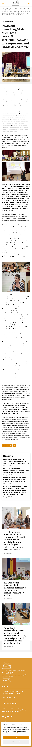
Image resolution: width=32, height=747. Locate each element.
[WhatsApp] (14, 445)
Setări (16, 733)
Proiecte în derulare (13, 8)
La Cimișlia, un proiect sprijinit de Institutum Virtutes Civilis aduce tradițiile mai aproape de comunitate (15, 480)
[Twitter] (7, 445)
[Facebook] (3, 445)
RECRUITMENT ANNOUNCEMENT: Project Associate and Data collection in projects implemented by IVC (16, 471)
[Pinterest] (10, 445)
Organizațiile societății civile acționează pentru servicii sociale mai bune (15, 10)
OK (16, 737)
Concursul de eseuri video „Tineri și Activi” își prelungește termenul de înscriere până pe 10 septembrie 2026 (16, 461)
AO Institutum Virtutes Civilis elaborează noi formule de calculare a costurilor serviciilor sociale (15, 589)
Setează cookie (16, 742)
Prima (3, 8)
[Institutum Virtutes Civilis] (16, 3)
